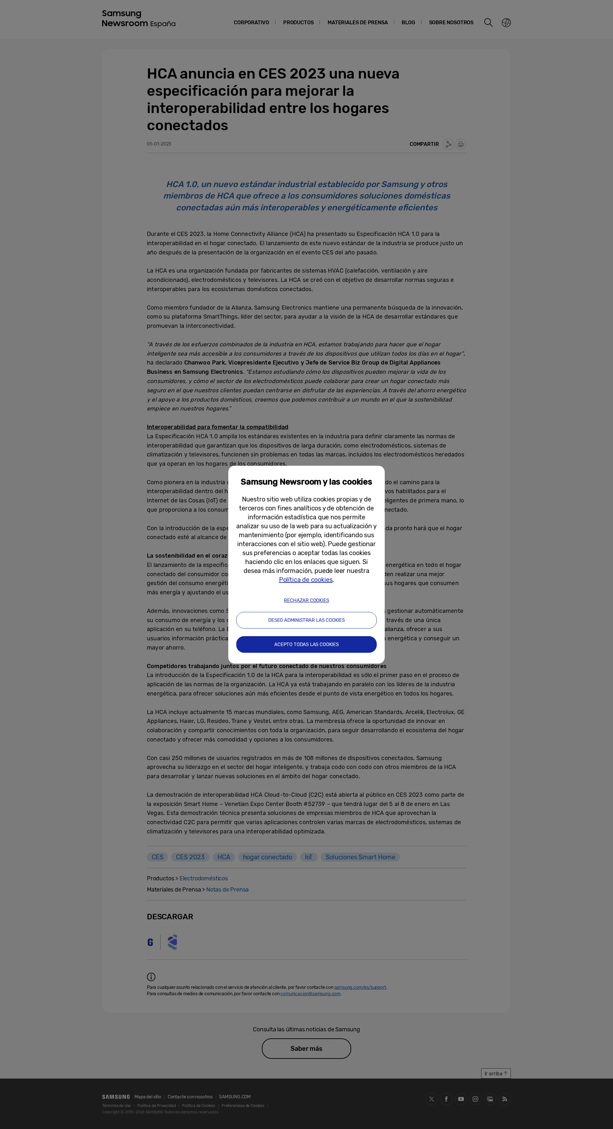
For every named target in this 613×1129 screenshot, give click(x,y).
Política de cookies (306, 579)
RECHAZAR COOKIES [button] (306, 600)
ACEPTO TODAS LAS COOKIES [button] (306, 644)
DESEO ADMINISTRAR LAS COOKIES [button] (306, 620)
